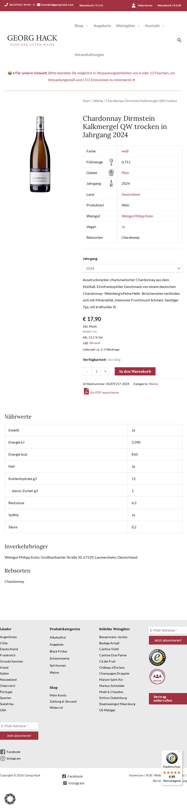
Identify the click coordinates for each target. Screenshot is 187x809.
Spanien (5, 698)
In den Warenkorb (135, 371)
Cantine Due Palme (113, 655)
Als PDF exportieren (104, 392)
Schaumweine (59, 658)
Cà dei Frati (107, 661)
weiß (125, 151)
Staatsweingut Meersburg (117, 704)
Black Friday (58, 651)
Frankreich (8, 655)
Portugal (6, 692)
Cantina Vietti (109, 649)
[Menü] (179, 752)
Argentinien (8, 637)
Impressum (136, 775)
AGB (149, 775)
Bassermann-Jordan (113, 637)
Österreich (7, 686)
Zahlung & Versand (63, 701)
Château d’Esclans (112, 667)
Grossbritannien (11, 661)
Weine (98, 101)
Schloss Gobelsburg (113, 698)
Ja (123, 226)
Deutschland (131, 194)
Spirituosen (58, 665)
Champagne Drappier (114, 673)
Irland (4, 667)
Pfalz (125, 172)
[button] (85, 25)
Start (87, 101)
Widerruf (56, 707)
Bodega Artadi (109, 643)
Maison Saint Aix (111, 679)
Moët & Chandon (111, 692)
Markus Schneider (112, 686)
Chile (4, 643)
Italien (4, 673)
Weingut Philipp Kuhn (137, 216)
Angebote (56, 644)
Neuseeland (8, 679)
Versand (94, 343)
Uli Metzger (107, 710)
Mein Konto (58, 695)
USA (3, 710)
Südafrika (6, 704)
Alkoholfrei (58, 637)
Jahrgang (90, 258)
